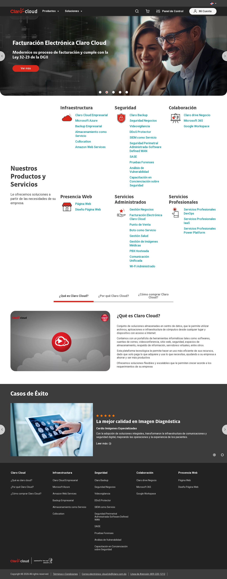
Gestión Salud (139, 236)
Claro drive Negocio (197, 115)
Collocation (83, 141)
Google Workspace (196, 126)
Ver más (26, 68)
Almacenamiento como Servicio (69, 507)
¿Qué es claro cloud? (21, 480)
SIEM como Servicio (143, 137)
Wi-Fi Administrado (142, 266)
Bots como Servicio (143, 230)
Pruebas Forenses (142, 162)
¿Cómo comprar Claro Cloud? (26, 493)
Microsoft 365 (193, 120)
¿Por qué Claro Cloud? (22, 487)
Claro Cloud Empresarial (91, 115)
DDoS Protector (140, 132)
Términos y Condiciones (65, 574)
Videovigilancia (140, 126)
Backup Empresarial (88, 126)
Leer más (102, 443)
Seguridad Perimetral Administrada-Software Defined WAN (145, 147)
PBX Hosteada (139, 251)
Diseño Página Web (88, 209)
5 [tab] (126, 92)
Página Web (83, 204)
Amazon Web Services (90, 147)
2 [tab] (107, 92)
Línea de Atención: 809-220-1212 (147, 574)
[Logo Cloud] (23, 10)
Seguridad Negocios (143, 120)
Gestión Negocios (142, 209)
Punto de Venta (140, 224)
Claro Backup (139, 115)
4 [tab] (120, 92)
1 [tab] (100, 92)
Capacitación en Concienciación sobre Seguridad (144, 181)
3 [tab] (113, 92)
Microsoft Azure (86, 120)
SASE (133, 156)
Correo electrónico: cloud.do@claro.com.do (104, 574)
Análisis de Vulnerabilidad (108, 539)
